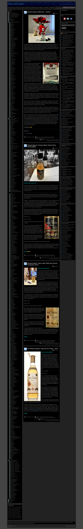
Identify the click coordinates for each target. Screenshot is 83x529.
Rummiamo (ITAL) (65, 163)
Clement (12, 187)
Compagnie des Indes (14, 190)
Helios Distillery (13, 249)
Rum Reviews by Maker (50, 417)
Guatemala (12, 63)
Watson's (12, 442)
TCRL (11, 421)
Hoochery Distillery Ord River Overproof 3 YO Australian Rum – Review (69, 83)
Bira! (11, 151)
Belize (11, 34)
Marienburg (12, 300)
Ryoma (12, 387)
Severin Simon (13, 403)
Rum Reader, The (65, 216)
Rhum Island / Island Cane (15, 374)
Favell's (12, 230)
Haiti (11, 65)
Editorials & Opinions (12, 13)
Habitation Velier (13, 242)
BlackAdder (12, 153)
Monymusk (12, 319)
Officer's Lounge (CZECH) (67, 195)
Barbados (12, 33)
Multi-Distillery (13, 325)
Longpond (12, 291)
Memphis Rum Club (66, 194)
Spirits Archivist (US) (66, 140)
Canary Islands (13, 43)
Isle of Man (12, 70)
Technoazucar (13, 422)
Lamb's (12, 284)
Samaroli (12, 393)
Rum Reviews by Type (43, 342)
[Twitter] (68, 19)
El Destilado (12, 222)
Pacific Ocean (13, 87)
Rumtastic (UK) (65, 252)
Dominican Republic (14, 53)
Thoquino (12, 428)
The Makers (40, 7)
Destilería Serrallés (13, 206)
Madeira (12, 77)
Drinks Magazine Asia (66, 211)
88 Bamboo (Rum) (65, 190)
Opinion (12, 7)
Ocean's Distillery (13, 343)
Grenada (12, 60)
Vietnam (12, 117)
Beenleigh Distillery (13, 143)
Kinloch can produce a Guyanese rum (37, 409)
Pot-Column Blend (13, 490)
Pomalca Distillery (13, 359)
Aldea (11, 127)
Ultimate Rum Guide (66, 219)
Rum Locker (64, 247)
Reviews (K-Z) (34, 7)
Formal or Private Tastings (13, 15)
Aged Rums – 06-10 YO (14, 465)
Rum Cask (12, 383)
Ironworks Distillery (13, 259)
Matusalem (12, 303)
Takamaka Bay (13, 418)
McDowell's (12, 305)
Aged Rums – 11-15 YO (14, 466)
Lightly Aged (50, 140)
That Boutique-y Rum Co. (14, 426)
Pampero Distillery (13, 353)
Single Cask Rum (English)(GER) (68, 139)
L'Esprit (12, 276)
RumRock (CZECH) (66, 164)
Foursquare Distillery (14, 235)
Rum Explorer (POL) (66, 198)
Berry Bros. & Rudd (13, 148)
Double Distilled (13, 480)
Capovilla (12, 167)
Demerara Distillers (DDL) (14, 202)
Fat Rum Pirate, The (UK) (66, 112)
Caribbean (12, 44)
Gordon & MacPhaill (14, 239)
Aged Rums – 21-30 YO (14, 469)
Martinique (12, 79)
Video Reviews (52, 7)
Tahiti (11, 104)
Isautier (12, 260)
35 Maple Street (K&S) (14, 121)
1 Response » (56, 13)
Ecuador (12, 54)
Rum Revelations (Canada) (67, 162)
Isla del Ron (12, 261)
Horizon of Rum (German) (66, 193)
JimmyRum (12, 266)
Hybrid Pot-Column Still (14, 484)
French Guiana (13, 59)
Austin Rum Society (66, 226)
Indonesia (12, 69)
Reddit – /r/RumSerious (66, 214)
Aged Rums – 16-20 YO (14, 467)
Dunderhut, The (65, 232)
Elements (12, 225)
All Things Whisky (65, 206)
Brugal (12, 162)
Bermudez (12, 147)
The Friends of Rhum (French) (67, 256)
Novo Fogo (12, 340)
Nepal (11, 84)
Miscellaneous (11, 19)
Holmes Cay (12, 251)
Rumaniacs (23, 7)
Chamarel (12, 181)
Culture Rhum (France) (66, 149)
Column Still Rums (39, 341)
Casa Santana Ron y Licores (15, 175)
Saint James (12, 392)
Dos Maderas (13, 216)
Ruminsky (29, 340)
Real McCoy (12, 367)
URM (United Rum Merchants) (15, 437)
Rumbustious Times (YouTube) (67, 184)
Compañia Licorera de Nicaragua (16, 191)
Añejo (46, 419)
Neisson (12, 332)
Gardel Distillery (13, 236)
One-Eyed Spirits (13, 349)
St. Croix (12, 99)
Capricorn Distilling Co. (14, 168)
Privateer (12, 363)
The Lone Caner (16, 4)
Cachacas (12, 475)
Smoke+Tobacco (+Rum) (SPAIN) (68, 122)
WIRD (11, 451)
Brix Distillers (13, 161)
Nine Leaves (12, 335)
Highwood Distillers (13, 250)
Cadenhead (12, 166)
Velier (11, 440)
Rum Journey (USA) (66, 134)
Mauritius (12, 80)
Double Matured (13, 481)
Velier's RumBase (65, 220)
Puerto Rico (53, 140)
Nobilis (12, 338)
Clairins (12, 477)
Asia (11, 28)
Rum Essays (18, 7)
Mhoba (12, 310)
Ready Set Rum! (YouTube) (67, 183)
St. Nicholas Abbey (13, 412)
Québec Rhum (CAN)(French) (67, 153)
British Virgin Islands (14, 38)
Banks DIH (12, 138)
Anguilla (12, 24)
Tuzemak (12, 435)
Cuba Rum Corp (13, 197)
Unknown (12, 112)
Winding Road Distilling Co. (15, 450)
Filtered (56, 139)
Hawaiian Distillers (13, 247)
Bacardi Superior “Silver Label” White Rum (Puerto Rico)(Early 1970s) (42, 263)
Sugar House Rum (13, 416)
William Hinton (13, 447)
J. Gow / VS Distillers (14, 264)
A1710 (12, 124)
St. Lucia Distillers (13, 411)
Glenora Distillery (13, 237)
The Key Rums (46, 7)
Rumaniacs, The (65, 250)
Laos (11, 74)
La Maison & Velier (13, 280)
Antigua (12, 25)
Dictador (12, 207)
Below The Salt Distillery (14, 146)
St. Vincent (12, 102)
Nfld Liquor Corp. (13, 334)
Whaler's (12, 445)
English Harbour (13, 227)
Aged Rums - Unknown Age (46, 340)
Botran (12, 158)
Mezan (12, 309)
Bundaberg (12, 163)
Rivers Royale (13, 377)
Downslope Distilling (14, 217)
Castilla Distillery (13, 176)
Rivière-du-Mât (13, 378)
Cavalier (12, 177)
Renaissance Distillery (14, 369)
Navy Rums (12, 486)
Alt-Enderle (12, 128)
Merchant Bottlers (13, 308)
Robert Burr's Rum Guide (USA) (67, 215)
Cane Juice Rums (13, 476)
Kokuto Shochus (13, 485)
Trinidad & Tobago (13, 109)
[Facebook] (71, 19)
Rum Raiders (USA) (66, 199)
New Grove (12, 333)
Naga (11, 330)
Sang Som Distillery (14, 397)
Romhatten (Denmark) (66, 154)
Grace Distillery (13, 241)
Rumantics (64, 251)
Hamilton (12, 244)
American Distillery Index (66, 207)
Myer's (11, 329)
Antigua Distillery (13, 132)
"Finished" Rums (13, 461)
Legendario (12, 288)
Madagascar (12, 75)
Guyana (12, 64)
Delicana (12, 201)
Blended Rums (13, 474)
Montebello (12, 318)
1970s (45, 343)
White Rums (57, 140)
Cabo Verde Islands (14, 39)
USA (50, 342)
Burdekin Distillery (13, 165)
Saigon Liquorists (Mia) (14, 391)
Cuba (11, 49)
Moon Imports (13, 320)
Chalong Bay (13, 180)
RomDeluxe (12, 379)
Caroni (12, 171)
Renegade (12, 372)
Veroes (12, 441)
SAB (11, 388)
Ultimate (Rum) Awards (66, 217)
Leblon (12, 286)
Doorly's (12, 215)
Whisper (12, 446)
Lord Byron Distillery (14, 294)
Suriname (12, 103)
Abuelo (12, 126)
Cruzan (12, 196)
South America (13, 98)
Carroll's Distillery (13, 172)
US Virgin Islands (13, 113)
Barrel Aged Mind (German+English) (68, 227)
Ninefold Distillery (13, 337)
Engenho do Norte (13, 226)
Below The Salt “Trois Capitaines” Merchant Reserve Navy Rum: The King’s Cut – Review (68, 71)
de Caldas (12, 200)
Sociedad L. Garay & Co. (14, 407)
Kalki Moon (12, 270)
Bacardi (45, 139)
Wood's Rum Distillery (14, 452)
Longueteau (12, 293)
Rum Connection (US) (66, 157)
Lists (10, 18)
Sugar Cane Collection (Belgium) (68, 255)
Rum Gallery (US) (65, 243)
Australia (12, 30)
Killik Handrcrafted (13, 274)
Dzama (12, 220)
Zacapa (12, 455)
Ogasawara (12, 344)
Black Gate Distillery (14, 152)
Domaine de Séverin (14, 212)
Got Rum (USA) (65, 152)
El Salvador (12, 55)
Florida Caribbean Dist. (14, 232)
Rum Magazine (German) (66, 159)
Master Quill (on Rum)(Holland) (67, 130)
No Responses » (56, 148)
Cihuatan (12, 185)
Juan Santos (12, 269)
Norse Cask (12, 339)
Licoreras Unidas (13, 290)
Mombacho (12, 315)
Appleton (12, 133)
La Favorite (12, 279)
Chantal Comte (13, 182)
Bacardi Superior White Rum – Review (38, 12)
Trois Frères (12, 432)
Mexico (12, 82)
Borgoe (12, 157)
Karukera (12, 271)
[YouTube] (64, 19)
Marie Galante (13, 78)
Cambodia (12, 40)
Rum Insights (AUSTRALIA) (67, 246)
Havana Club (13, 246)
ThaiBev (12, 425)
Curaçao (12, 50)
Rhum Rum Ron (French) (66, 237)
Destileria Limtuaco (13, 205)
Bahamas (55, 419)
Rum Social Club (65, 138)
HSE (11, 254)
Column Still (53, 139)
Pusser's (12, 364)
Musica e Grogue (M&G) (14, 328)
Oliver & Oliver (13, 348)
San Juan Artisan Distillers (15, 396)
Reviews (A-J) (28, 7)
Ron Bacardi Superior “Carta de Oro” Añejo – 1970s (42, 348)
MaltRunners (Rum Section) (67, 118)
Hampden (12, 245)
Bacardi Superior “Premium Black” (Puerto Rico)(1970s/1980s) (41, 145)
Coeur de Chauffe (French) (67, 148)
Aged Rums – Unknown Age (15, 471)
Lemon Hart (12, 289)
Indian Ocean (13, 68)
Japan (11, 73)
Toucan (12, 430)
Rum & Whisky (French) (66, 133)
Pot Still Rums (13, 489)
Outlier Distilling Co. (14, 352)
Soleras (12, 491)
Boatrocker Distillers (14, 156)
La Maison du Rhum (14, 281)
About (9, 7)
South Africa (12, 97)
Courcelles (12, 195)
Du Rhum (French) (65, 231)
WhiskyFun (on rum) (66, 124)
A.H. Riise (12, 123)
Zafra (11, 456)
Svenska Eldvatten (13, 417)
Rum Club (12, 384)
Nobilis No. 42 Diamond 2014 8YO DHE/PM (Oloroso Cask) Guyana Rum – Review (68, 65)
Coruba (12, 193)
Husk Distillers (13, 255)
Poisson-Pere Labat (14, 358)
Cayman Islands (13, 45)
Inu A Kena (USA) (65, 233)
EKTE (11, 221)
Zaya (11, 457)
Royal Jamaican (13, 382)
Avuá (11, 136)
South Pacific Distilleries (14, 408)
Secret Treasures (13, 401)
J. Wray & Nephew (13, 265)
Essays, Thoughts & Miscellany (14, 14)
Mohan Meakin (13, 314)
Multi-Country (13, 83)
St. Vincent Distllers (13, 413)
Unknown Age (57, 420)
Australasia (12, 29)
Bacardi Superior (49, 139)
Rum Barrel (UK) (65, 119)
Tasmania (12, 107)
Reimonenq (12, 368)
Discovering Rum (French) (67, 228)
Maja (11, 298)
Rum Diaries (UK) (65, 242)
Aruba (11, 26)
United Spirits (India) (14, 436)
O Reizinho (12, 342)
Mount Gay (12, 323)
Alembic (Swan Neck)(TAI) (67, 129)
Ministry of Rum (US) (66, 131)
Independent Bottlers (14, 256)
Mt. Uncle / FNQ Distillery (14, 324)
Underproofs (12, 495)
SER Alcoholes (13, 402)
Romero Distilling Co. (14, 381)
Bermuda (12, 35)
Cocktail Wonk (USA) (66, 147)
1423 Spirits (12, 119)
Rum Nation (12, 386)
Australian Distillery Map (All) (67, 210)
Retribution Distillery (14, 373)
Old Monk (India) (13, 347)
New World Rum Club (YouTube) (68, 182)
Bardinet (12, 142)
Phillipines (12, 92)
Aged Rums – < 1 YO (14, 462)
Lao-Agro (12, 285)
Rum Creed (64, 241)
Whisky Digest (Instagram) (67, 257)
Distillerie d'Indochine (14, 211)
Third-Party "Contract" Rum (15, 427)
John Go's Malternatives (66, 113)
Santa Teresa (13, 398)
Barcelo (12, 141)
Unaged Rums (13, 494)
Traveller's (12, 431)
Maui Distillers (13, 304)
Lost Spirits (12, 295)
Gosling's (12, 240)
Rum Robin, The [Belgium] (67, 135)
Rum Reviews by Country (49, 341)
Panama (12, 88)
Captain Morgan (13, 170)
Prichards (12, 362)
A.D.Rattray (12, 122)
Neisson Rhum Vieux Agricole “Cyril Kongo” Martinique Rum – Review (69, 80)
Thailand (12, 108)
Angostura (12, 131)
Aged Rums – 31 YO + (14, 470)
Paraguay (12, 89)
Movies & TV (11, 20)
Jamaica (12, 72)
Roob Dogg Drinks (65, 238)
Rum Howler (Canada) (66, 245)
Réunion (12, 94)
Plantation (12, 357)
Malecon (12, 299)
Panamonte (12, 354)
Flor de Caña (13, 231)
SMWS (12, 406)
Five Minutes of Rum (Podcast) (67, 179)
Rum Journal (65, 158)
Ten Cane (12, 423)
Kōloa (11, 275)
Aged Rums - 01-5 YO (39, 340)
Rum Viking (64, 200)
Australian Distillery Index (66, 209)
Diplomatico (12, 210)
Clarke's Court (13, 186)
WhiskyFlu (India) (65, 123)
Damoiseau (12, 198)
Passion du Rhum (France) (67, 236)
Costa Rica (12, 48)
